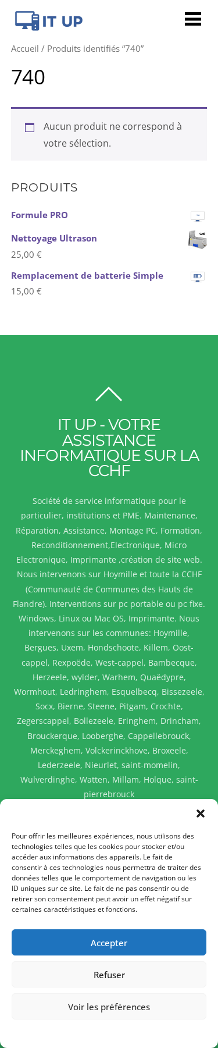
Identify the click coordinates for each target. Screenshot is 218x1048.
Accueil (25, 48)
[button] (200, 813)
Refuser (109, 974)
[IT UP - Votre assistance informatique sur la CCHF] (47, 26)
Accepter (109, 942)
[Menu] (193, 18)
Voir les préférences (109, 1007)
